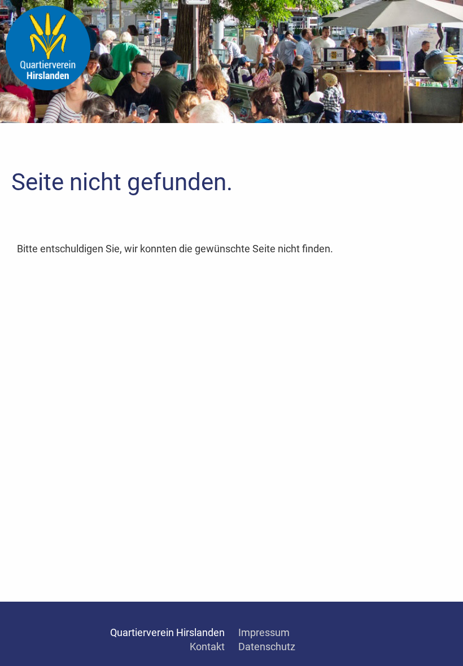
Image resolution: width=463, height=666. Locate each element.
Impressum (264, 632)
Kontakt (207, 646)
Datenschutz (266, 646)
